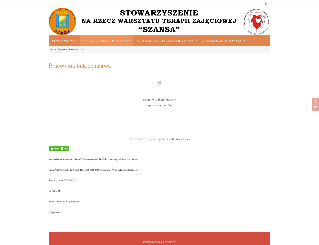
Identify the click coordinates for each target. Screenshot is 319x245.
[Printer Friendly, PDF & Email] (59, 148)
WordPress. (170, 241)
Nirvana (158, 241)
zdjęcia (151, 139)
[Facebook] (315, 101)
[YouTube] (315, 107)
